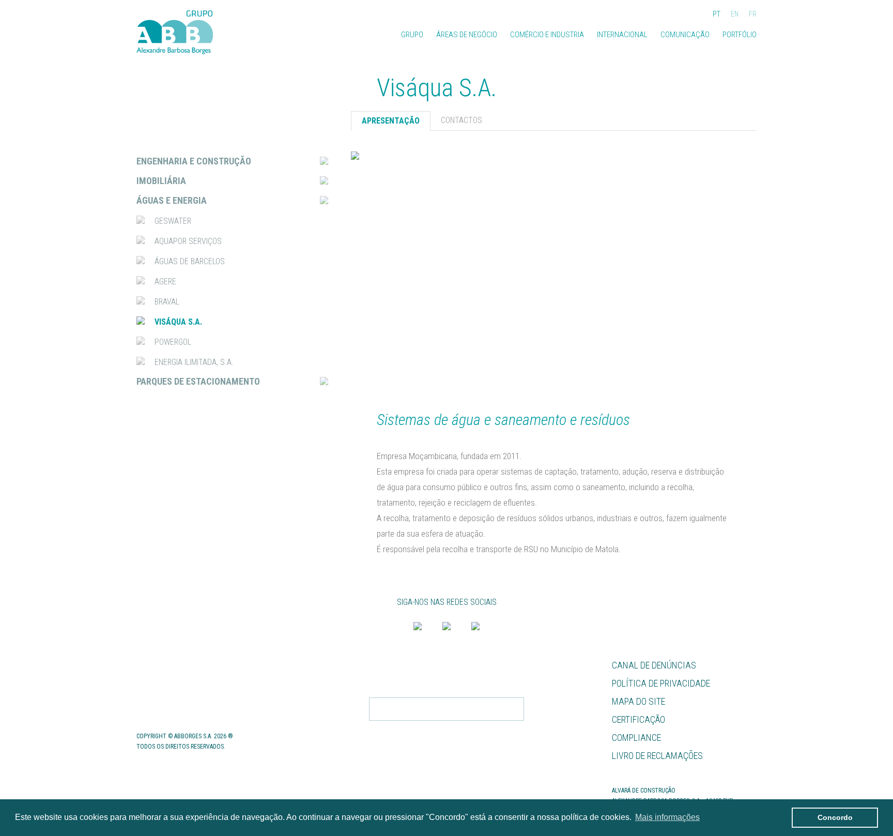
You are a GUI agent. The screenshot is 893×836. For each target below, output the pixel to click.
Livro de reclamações (657, 755)
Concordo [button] (835, 817)
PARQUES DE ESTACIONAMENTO (198, 381)
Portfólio (739, 34)
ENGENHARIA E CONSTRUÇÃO (193, 161)
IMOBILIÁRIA (161, 180)
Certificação (638, 719)
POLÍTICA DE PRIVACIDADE (482, 731)
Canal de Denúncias (654, 665)
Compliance (636, 737)
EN (734, 14)
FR (753, 14)
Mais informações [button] (667, 817)
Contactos (161, 701)
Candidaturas (167, 683)
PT (716, 14)
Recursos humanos (178, 665)
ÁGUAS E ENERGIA (171, 200)
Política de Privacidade (661, 683)
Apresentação (391, 121)
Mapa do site (638, 701)
